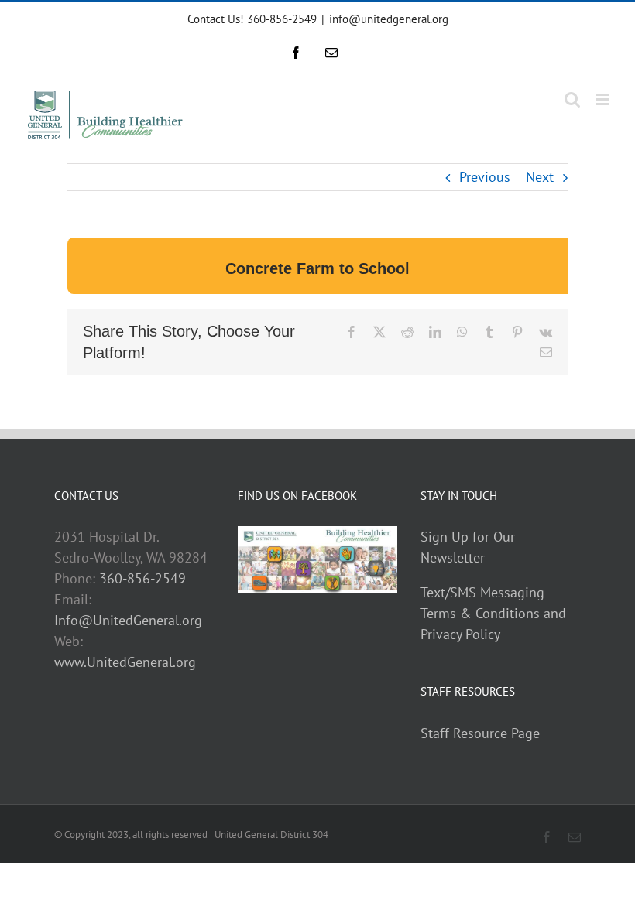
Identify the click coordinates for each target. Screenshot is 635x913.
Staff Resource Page (480, 733)
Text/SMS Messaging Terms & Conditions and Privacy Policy (493, 613)
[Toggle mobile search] (572, 99)
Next (540, 177)
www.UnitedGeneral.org (125, 662)
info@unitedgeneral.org (388, 19)
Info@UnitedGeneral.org (128, 620)
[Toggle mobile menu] (604, 99)
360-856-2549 (142, 578)
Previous (484, 177)
